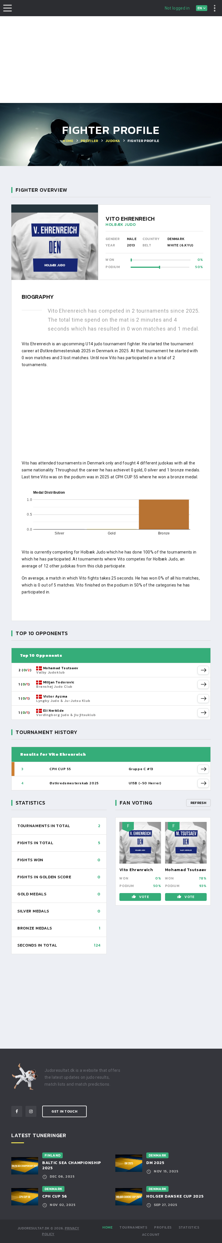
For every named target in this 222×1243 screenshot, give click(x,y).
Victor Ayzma (55, 696)
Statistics (189, 1227)
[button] (203, 670)
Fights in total (35, 843)
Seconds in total (37, 945)
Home (107, 1227)
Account (151, 1234)
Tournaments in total (43, 826)
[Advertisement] (111, 59)
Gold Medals (32, 894)
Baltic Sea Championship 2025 (71, 1165)
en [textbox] (199, 8)
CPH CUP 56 (54, 1196)
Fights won (30, 860)
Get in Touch (64, 1111)
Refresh (198, 802)
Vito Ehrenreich (136, 870)
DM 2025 (155, 1163)
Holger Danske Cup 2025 (175, 1196)
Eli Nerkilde (53, 710)
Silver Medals (33, 911)
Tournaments (133, 1227)
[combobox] (202, 8)
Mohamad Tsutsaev (60, 668)
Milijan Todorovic (58, 682)
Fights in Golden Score (44, 877)
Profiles (163, 1227)
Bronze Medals (34, 928)
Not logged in (177, 8)
